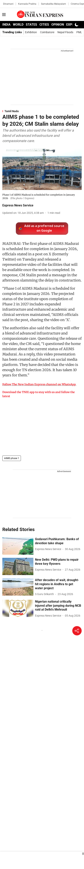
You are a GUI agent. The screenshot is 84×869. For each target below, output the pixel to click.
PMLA (80, 32)
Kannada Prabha (27, 4)
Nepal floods (65, 32)
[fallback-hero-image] (17, 546)
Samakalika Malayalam (53, 4)
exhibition (31, 32)
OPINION (57, 24)
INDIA (6, 24)
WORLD (18, 24)
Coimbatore (47, 32)
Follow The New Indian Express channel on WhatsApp (39, 384)
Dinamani (8, 4)
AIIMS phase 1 (11, 458)
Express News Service (17, 205)
